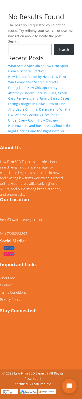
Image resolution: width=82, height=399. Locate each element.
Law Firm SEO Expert (30, 373)
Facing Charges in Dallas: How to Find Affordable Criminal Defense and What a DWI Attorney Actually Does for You (39, 109)
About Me (7, 278)
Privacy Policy (10, 299)
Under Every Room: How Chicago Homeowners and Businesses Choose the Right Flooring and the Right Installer (39, 125)
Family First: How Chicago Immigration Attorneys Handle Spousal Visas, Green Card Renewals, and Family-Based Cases (38, 93)
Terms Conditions (13, 292)
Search (13, 41)
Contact (6, 285)
